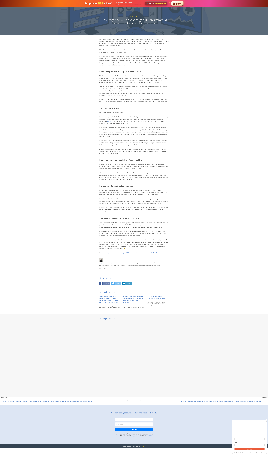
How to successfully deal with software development (153, 253)
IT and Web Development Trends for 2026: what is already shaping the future (133, 299)
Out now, (156, 3)
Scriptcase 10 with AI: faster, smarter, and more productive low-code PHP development (108, 299)
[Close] (266, 420)
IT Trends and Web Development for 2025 (156, 297)
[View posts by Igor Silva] (101, 260)
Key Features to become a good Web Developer (121, 253)
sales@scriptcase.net (135, 435)
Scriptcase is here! (98, 3)
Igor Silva (103, 263)
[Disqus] (134, 339)
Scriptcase (134, 17)
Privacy (142, 446)
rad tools (110, 121)
